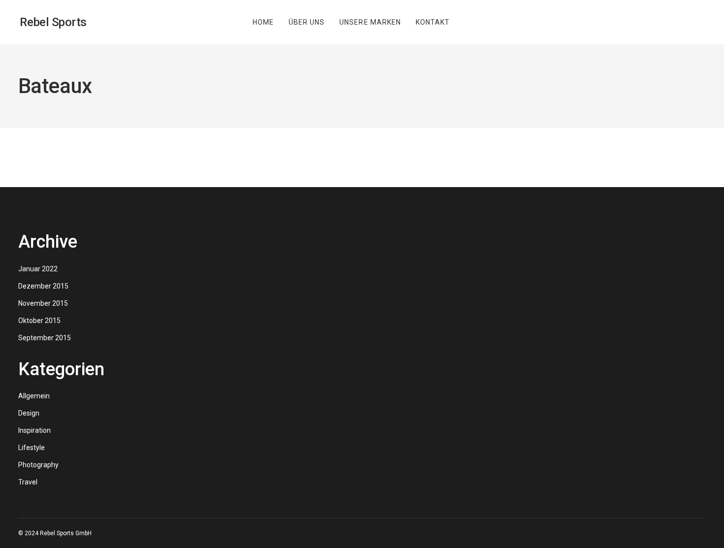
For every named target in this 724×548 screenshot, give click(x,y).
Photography (38, 465)
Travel (27, 482)
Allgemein (34, 396)
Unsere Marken (370, 22)
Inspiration (34, 430)
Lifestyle (31, 447)
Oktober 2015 (39, 320)
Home (263, 22)
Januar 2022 (38, 269)
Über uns (307, 22)
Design (28, 413)
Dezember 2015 (43, 286)
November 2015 (43, 303)
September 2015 (44, 338)
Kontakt (433, 22)
